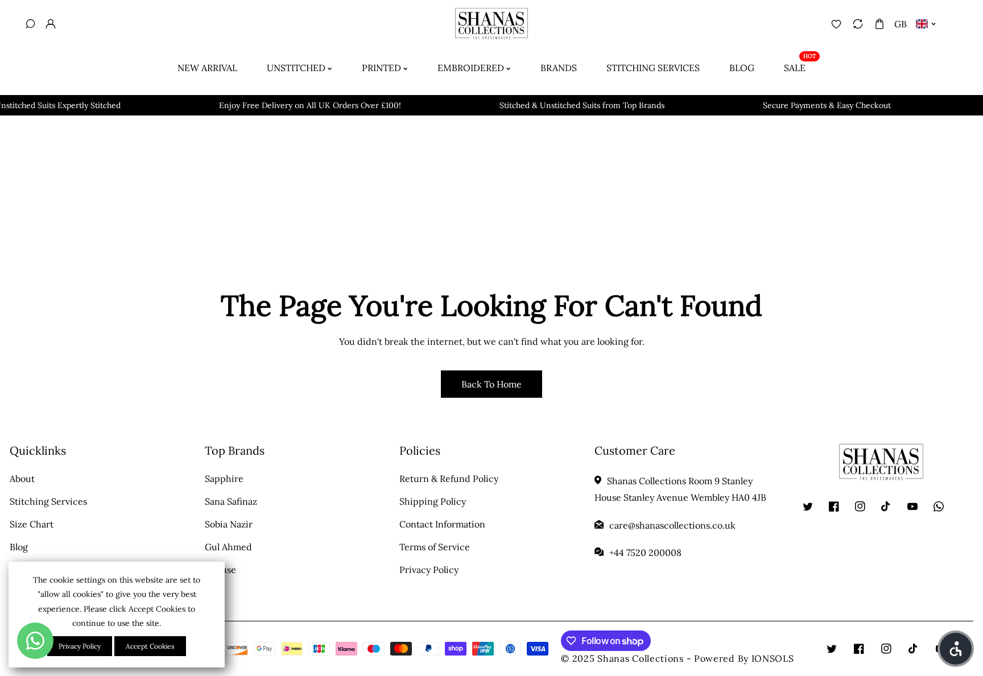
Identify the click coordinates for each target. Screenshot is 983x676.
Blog (19, 547)
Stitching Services (48, 501)
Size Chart (31, 524)
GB (900, 24)
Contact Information (442, 524)
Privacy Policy (429, 569)
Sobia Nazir (229, 524)
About (22, 478)
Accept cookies (150, 646)
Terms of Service (434, 547)
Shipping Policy (432, 501)
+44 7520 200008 (645, 552)
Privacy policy (80, 646)
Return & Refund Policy (448, 478)
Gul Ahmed (228, 547)
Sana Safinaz (231, 501)
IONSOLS (772, 658)
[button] (879, 23)
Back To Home (491, 384)
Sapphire (224, 478)
